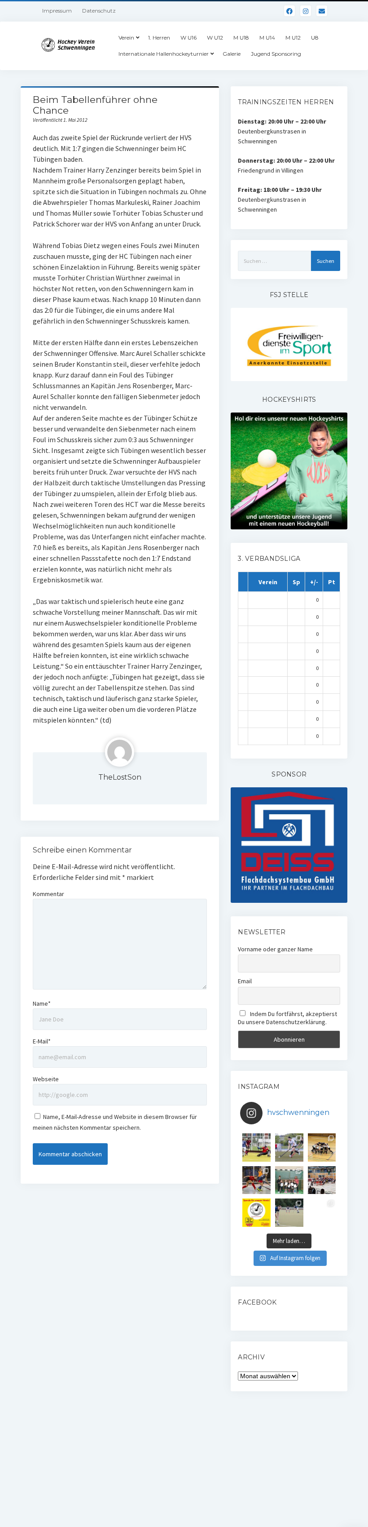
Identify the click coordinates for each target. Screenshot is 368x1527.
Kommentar (48, 894)
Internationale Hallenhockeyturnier (163, 53)
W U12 (215, 37)
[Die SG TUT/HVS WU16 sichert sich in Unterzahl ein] (289, 1147)
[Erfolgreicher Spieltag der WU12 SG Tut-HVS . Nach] (256, 1180)
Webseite (46, 1079)
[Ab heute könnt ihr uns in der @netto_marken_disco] (256, 1213)
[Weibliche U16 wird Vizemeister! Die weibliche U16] (322, 1147)
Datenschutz (99, 10)
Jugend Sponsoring (276, 53)
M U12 (293, 37)
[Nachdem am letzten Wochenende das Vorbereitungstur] (289, 1180)
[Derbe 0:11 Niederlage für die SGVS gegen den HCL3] (256, 1147)
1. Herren (159, 37)
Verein (126, 37)
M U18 (241, 37)
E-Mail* (42, 1041)
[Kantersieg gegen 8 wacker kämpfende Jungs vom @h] (289, 1213)
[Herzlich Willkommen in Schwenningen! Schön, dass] (322, 1180)
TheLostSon (119, 777)
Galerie (232, 53)
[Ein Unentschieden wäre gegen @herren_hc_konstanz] (322, 1213)
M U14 (267, 37)
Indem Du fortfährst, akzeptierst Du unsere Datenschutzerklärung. (287, 1018)
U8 (315, 37)
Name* (42, 1003)
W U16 (188, 37)
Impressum (57, 10)
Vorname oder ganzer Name (275, 949)
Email (245, 981)
